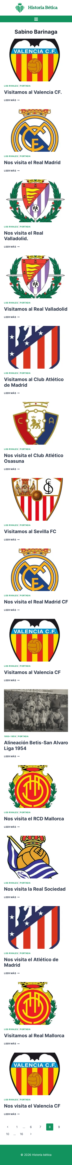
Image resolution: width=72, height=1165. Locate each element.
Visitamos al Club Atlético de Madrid (34, 382)
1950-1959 (10, 736)
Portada (25, 86)
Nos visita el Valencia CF (32, 1106)
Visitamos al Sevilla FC (30, 531)
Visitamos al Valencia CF (32, 672)
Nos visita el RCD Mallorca (34, 818)
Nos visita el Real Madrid (32, 162)
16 (21, 1134)
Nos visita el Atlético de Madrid (31, 962)
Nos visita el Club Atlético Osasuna (33, 458)
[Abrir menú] (36, 19)
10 (7, 1134)
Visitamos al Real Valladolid (35, 309)
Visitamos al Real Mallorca (34, 1035)
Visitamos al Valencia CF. (33, 92)
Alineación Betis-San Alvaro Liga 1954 (36, 745)
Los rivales (11, 86)
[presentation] (36, 60)
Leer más (12, 100)
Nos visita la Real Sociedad (35, 889)
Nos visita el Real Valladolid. (23, 236)
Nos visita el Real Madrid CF (36, 602)
